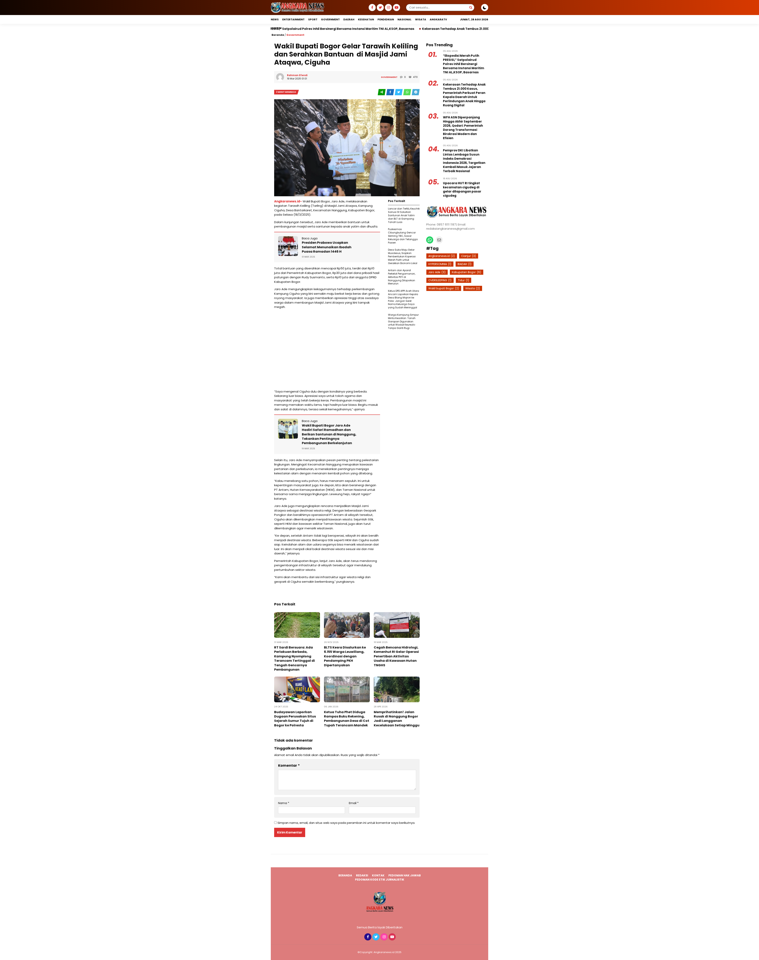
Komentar (289, 765)
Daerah (348, 19)
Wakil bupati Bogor (443, 288)
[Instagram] (388, 8)
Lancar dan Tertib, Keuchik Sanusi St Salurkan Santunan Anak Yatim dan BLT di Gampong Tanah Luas (404, 215)
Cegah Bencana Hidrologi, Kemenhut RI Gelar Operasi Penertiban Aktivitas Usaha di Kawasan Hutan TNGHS (396, 656)
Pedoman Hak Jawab (404, 875)
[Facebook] (372, 8)
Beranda (278, 35)
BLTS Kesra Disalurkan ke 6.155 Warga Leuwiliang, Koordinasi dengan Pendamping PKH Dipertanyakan (345, 656)
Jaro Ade (437, 272)
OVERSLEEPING (440, 280)
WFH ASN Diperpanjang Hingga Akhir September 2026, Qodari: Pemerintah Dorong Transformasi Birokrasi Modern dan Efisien (463, 127)
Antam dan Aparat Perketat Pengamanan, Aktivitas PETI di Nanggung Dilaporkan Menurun (401, 277)
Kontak (378, 875)
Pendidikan (386, 19)
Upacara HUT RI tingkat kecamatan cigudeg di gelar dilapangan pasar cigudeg (462, 189)
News (275, 19)
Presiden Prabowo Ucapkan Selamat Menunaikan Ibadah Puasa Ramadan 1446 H (326, 247)
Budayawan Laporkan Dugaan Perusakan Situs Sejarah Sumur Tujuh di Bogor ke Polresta (295, 719)
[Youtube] (396, 8)
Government (330, 19)
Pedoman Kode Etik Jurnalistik (379, 880)
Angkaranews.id (441, 256)
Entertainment (293, 19)
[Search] (470, 7)
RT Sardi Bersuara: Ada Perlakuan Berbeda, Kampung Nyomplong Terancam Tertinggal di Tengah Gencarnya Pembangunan (294, 658)
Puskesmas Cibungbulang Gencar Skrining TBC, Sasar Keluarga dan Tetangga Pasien (403, 235)
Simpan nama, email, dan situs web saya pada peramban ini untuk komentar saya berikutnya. (346, 823)
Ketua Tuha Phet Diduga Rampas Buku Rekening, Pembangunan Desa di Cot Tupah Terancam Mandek (346, 719)
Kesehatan (366, 19)
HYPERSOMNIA (439, 264)
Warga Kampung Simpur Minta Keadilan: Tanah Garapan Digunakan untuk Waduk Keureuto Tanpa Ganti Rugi (403, 321)
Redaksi (362, 875)
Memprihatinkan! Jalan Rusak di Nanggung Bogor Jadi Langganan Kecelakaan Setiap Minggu (396, 719)
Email (354, 803)
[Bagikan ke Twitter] (399, 92)
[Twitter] (380, 8)
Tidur (463, 280)
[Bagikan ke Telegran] (416, 92)
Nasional (404, 19)
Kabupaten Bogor (466, 272)
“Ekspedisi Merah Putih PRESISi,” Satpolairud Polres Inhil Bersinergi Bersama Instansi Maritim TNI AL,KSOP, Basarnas (463, 64)
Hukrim (276, 28)
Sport (312, 19)
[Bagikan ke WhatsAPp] (407, 92)
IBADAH (465, 264)
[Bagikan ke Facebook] (390, 92)
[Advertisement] (327, 349)
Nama (283, 803)
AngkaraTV (438, 19)
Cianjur (468, 256)
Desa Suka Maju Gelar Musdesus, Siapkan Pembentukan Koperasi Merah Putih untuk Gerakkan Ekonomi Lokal (402, 256)
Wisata (420, 19)
